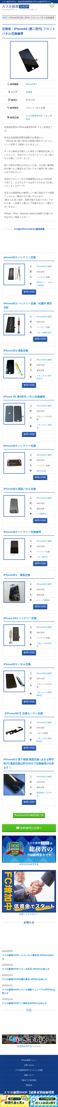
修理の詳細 (29, 292)
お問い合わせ (29, 1065)
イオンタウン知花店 (44, 426)
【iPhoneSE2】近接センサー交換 (23, 713)
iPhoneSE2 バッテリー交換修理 (22, 531)
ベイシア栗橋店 (43, 600)
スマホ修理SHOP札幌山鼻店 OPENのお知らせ (24, 979)
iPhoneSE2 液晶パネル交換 (20, 488)
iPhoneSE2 (31, 84)
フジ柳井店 (41, 514)
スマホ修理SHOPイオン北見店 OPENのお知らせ (26, 969)
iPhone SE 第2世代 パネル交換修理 (24, 396)
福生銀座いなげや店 (44, 794)
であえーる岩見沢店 (44, 644)
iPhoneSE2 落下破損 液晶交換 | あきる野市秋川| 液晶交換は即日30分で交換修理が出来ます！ (29, 763)
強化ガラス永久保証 (29, 1080)
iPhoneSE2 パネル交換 (17, 664)
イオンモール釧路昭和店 (44, 693)
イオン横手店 (42, 557)
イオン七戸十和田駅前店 (44, 739)
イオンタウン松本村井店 (44, 377)
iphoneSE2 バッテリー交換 (20, 257)
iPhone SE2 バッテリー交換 (20, 618)
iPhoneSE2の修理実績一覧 (30, 815)
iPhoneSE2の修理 (44, 266)
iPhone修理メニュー (29, 1060)
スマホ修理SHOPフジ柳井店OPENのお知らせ (24, 1003)
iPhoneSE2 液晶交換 (16, 350)
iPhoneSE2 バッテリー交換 (20, 445)
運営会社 (29, 1085)
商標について (29, 1075)
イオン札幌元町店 (44, 332)
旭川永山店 (41, 471)
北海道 (29, 92)
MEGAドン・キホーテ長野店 (45, 283)
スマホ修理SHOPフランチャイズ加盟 (29, 1070)
